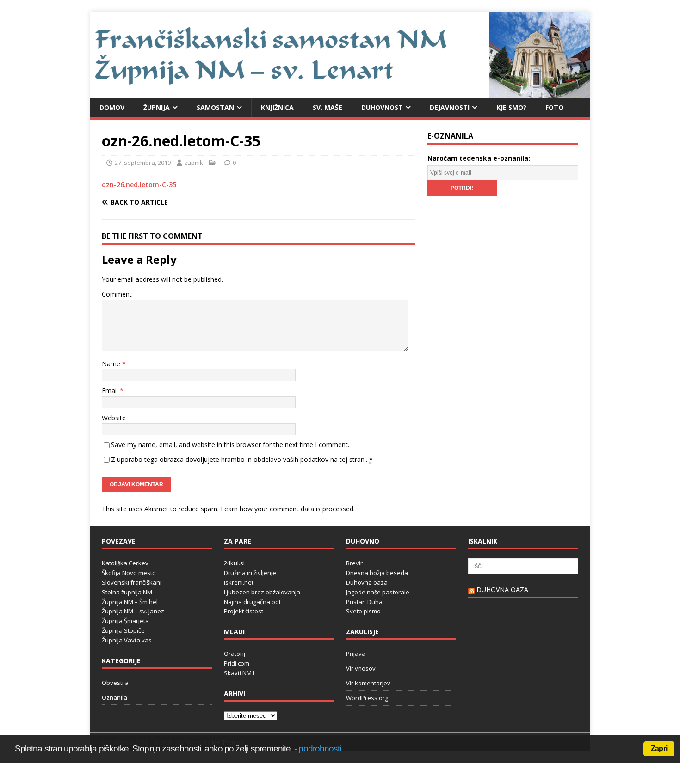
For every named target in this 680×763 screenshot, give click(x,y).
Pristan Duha (364, 602)
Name (112, 363)
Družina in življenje (250, 573)
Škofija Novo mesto (129, 573)
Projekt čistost (243, 611)
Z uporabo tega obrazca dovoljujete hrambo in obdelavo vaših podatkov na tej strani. (242, 459)
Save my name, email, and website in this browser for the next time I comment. (230, 444)
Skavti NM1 (239, 673)
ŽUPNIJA (156, 107)
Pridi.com (236, 663)
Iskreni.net (238, 582)
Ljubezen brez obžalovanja (262, 592)
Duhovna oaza (367, 582)
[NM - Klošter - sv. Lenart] (340, 92)
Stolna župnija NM (127, 592)
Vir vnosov (361, 668)
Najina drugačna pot (252, 602)
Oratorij (234, 653)
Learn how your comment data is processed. (288, 508)
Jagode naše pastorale (377, 592)
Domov (111, 107)
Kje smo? (511, 107)
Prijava (355, 653)
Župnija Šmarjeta (125, 621)
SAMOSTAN (215, 107)
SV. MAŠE (327, 107)
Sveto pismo (363, 611)
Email (111, 390)
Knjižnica (277, 107)
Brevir (354, 563)
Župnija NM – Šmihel (130, 602)
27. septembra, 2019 (143, 162)
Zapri (659, 748)
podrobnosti (319, 748)
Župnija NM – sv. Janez (133, 611)
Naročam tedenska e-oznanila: (478, 158)
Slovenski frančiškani (131, 582)
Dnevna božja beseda (377, 573)
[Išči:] (523, 566)
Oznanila (114, 697)
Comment (117, 294)
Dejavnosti (450, 107)
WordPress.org (367, 698)
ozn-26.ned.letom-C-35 (139, 184)
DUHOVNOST (382, 107)
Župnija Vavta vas (127, 640)
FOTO (554, 107)
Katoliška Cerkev (125, 563)
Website (114, 417)
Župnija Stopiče (123, 630)
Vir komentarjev (368, 683)
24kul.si (234, 563)
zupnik (193, 162)
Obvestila (115, 682)
